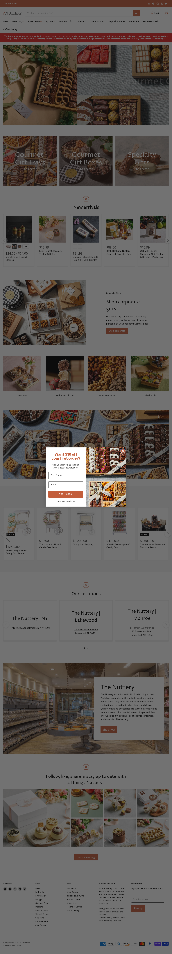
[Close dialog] (123, 451)
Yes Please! (66, 494)
